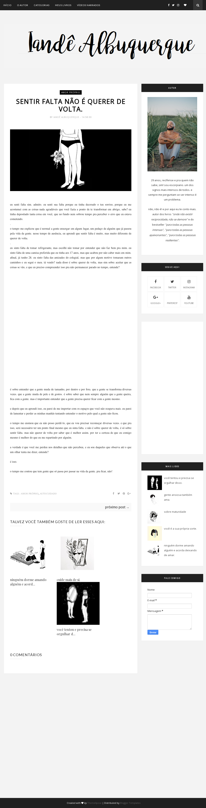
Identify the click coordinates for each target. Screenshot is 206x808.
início (7, 5)
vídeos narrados (88, 5)
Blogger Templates (130, 802)
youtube (189, 303)
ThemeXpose (94, 802)
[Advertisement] (70, 298)
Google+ (155, 303)
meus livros (63, 5)
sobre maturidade (175, 511)
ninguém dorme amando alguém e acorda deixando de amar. (180, 550)
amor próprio (70, 92)
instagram (189, 287)
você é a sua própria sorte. (180, 528)
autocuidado (48, 493)
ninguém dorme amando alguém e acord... (28, 582)
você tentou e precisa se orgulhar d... (74, 631)
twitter (172, 287)
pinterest (172, 303)
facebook (155, 287)
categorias (41, 5)
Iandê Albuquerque (66, 117)
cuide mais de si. (68, 580)
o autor (22, 5)
